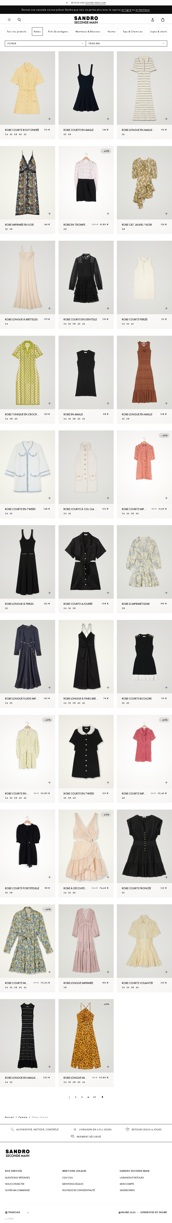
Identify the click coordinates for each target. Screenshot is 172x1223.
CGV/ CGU (67, 1177)
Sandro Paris (127, 1190)
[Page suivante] (102, 1097)
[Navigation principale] (9, 20)
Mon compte (127, 1184)
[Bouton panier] (163, 20)
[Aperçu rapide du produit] (49, 119)
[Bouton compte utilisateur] (153, 20)
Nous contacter (14, 1184)
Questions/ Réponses (17, 1177)
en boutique (143, 9)
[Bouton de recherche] (19, 20)
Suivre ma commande (17, 1190)
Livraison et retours (132, 1177)
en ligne (126, 9)
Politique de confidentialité (78, 1190)
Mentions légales (72, 1184)
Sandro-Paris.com (95, 3)
